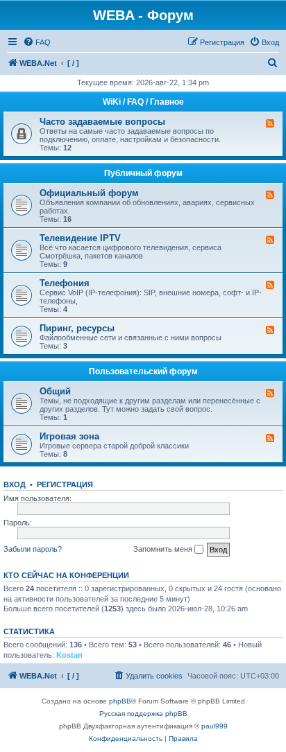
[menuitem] (37, 42)
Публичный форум (143, 173)
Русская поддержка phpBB (143, 713)
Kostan (69, 655)
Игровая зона (69, 436)
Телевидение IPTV (80, 238)
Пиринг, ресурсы (77, 328)
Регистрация (65, 484)
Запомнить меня (163, 549)
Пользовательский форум (143, 371)
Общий (55, 391)
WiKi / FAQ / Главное (143, 102)
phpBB (120, 701)
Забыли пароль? (32, 549)
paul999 (214, 726)
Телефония (65, 283)
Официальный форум (89, 193)
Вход (14, 484)
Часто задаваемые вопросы (102, 121)
